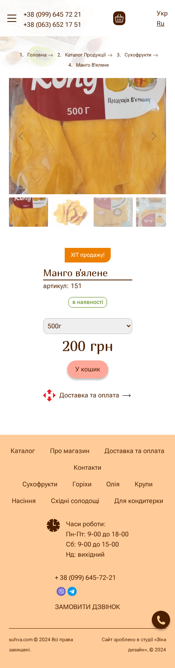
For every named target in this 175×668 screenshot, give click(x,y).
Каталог (23, 451)
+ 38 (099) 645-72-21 (85, 577)
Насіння (24, 501)
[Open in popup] (161, 620)
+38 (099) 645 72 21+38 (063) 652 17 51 (52, 19)
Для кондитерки (138, 501)
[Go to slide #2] (70, 212)
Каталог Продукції (85, 55)
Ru (160, 23)
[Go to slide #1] (28, 212)
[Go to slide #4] (155, 212)
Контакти (87, 467)
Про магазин (70, 451)
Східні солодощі (75, 501)
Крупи (144, 484)
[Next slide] (153, 136)
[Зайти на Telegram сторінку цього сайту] (72, 591)
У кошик (87, 369)
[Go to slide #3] (113, 212)
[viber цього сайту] (61, 591)
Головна (36, 55)
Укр (162, 13)
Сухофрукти (138, 55)
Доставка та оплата (89, 395)
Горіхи (82, 484)
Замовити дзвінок (87, 607)
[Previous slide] (21, 136)
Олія (113, 484)
